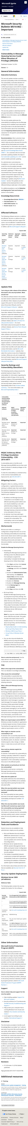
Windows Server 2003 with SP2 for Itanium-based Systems (4, 273)
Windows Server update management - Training (13, 1085)
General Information (7, 43)
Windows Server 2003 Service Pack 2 (4, 249)
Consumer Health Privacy (7, 1121)
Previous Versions (14, 1117)
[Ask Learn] (23, 19)
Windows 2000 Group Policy (13, 631)
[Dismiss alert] (25, 2)
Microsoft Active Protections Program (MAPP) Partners (12, 983)
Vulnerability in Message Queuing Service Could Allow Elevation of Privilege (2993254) (14, 41)
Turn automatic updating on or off (11, 157)
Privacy (10, 1119)
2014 (17, 19)
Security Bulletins (9, 19)
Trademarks (4, 1124)
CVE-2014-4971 (16, 477)
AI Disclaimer (4, 1117)
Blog (21, 1117)
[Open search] (21, 16)
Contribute (4, 1119)
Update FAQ (5, 47)
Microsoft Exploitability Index (9, 389)
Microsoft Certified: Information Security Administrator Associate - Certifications (11, 1094)
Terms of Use (20, 1121)
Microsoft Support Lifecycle (17, 226)
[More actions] (25, 19)
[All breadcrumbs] (2, 19)
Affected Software (6, 45)
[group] (15, 653)
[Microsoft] (14, 16)
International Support (15, 1018)
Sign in (25, 16)
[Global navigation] (1, 16)
